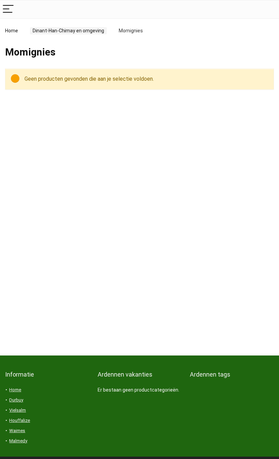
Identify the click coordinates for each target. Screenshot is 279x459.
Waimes (17, 430)
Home (11, 30)
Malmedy (18, 440)
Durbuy (16, 399)
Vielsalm (17, 410)
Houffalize (19, 420)
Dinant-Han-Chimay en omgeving (68, 30)
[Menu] (8, 9)
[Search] (268, 9)
